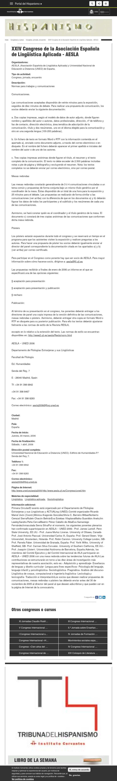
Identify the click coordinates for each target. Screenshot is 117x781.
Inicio (6, 40)
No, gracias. (75, 775)
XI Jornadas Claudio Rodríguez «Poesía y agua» (43, 621)
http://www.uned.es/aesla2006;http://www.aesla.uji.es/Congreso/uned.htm (49, 490)
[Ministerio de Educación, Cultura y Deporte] (99, 11)
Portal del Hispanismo (27, 4)
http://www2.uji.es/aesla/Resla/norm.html (50, 335)
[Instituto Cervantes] (20, 10)
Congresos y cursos (17, 40)
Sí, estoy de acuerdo (79, 770)
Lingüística (17, 499)
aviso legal (40, 776)
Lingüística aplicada (35, 499)
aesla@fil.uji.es (74, 261)
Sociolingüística (55, 499)
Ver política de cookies (23, 779)
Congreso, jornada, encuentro (36, 40)
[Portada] (58, 27)
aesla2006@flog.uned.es (46, 405)
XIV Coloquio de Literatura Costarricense (89, 653)
